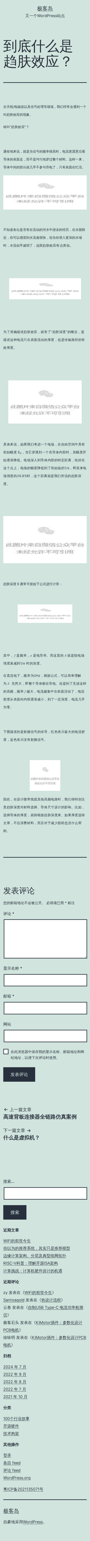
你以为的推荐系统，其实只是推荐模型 (36, 1248)
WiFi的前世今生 (17, 1240)
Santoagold (13, 1300)
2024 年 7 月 (14, 1367)
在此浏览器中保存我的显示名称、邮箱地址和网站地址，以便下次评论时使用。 (47, 1054)
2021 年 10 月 (15, 1396)
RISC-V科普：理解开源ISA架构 (30, 1263)
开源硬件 (11, 1426)
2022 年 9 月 (14, 1374)
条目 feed (12, 1463)
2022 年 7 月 (14, 1389)
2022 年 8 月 (14, 1381)
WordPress (33, 1522)
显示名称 (12, 968)
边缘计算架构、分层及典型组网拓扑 (34, 1255)
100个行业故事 (16, 1418)
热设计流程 (51, 1300)
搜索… (8, 1181)
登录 (7, 1455)
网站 (7, 1024)
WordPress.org (17, 1477)
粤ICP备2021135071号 (23, 1489)
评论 (8, 913)
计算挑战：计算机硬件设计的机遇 (32, 1270)
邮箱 (8, 996)
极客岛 (45, 8)
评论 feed (12, 1470)
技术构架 (11, 1433)
